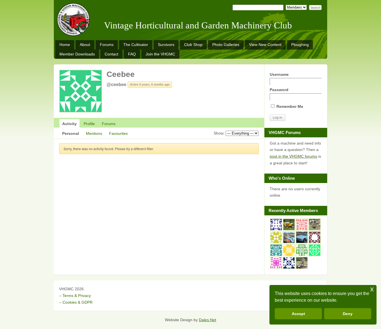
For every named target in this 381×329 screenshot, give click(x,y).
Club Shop (193, 44)
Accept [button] (298, 313)
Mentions (94, 133)
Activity (69, 123)
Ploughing (300, 44)
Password (279, 89)
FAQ (132, 54)
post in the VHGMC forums (293, 156)
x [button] (372, 289)
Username (279, 74)
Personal (70, 133)
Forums (107, 44)
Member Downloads (77, 54)
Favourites (118, 133)
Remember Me (289, 106)
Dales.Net (207, 320)
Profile (89, 123)
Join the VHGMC (160, 54)
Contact (111, 54)
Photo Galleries (225, 44)
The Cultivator (135, 44)
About (85, 44)
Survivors (166, 44)
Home (64, 44)
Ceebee (121, 74)
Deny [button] (348, 313)
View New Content (265, 44)
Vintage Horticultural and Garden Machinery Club (198, 25)
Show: (219, 133)
